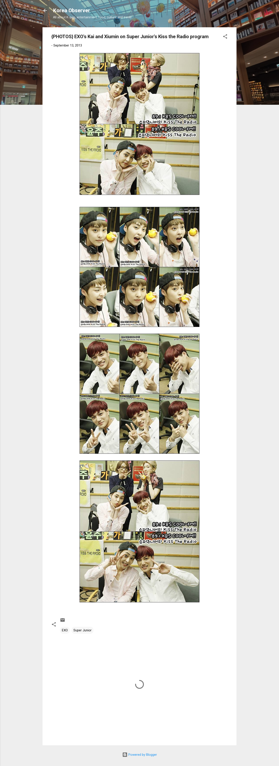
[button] (225, 37)
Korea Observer (71, 10)
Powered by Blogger (142, 755)
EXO (65, 630)
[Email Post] (62, 621)
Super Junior (82, 630)
